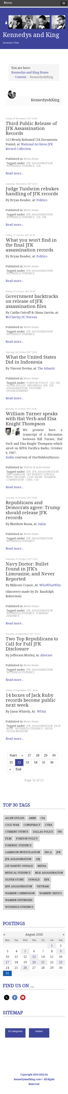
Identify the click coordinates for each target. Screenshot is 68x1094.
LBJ (58, 382)
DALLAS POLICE (43, 831)
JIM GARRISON (15, 474)
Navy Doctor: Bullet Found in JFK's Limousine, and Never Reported (30, 571)
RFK (46, 879)
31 (11, 762)
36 (51, 762)
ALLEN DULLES (16, 385)
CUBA (29, 479)
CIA (38, 165)
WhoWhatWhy (50, 585)
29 (45, 755)
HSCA (48, 852)
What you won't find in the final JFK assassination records (31, 245)
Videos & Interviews (37, 467)
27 (29, 755)
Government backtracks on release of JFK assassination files (32, 301)
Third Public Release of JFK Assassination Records (31, 128)
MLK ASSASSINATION (49, 872)
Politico (41, 200)
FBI (44, 217)
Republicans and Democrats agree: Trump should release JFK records (33, 510)
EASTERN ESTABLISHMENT (23, 389)
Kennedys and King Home (30, 72)
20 (34, 962)
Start (13, 755)
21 (43, 962)
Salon (42, 524)
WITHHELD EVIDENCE (20, 165)
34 (35, 762)
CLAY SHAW (35, 477)
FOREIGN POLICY (37, 382)
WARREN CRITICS (50, 893)
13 (34, 957)
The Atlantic (46, 368)
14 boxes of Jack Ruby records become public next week (31, 700)
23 (60, 962)
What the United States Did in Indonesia (31, 359)
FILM (8, 838)
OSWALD (34, 879)
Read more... (15, 173)
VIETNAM (43, 886)
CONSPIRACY (32, 824)
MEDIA (42, 865)
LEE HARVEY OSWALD (41, 474)
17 (7, 962)
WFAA (41, 711)
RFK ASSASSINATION (18, 886)
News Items (31, 158)
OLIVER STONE (14, 879)
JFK (45, 385)
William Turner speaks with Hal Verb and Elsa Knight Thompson (32, 418)
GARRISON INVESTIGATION (22, 852)
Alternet (46, 655)
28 (37, 755)
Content (20, 77)
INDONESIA (34, 385)
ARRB (32, 818)
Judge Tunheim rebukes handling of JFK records (32, 191)
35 (43, 762)
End (18, 769)
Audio (10, 457)
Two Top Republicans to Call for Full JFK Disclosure (32, 644)
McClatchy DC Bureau (21, 317)
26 (25, 968)
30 (54, 755)
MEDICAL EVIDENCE (18, 872)
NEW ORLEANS (16, 477)
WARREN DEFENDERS (18, 900)
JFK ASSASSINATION (39, 163)
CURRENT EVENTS (16, 831)
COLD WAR (12, 824)
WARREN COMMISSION (20, 893)
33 (27, 762)
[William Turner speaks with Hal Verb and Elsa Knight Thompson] (13, 431)
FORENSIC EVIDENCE (18, 845)
